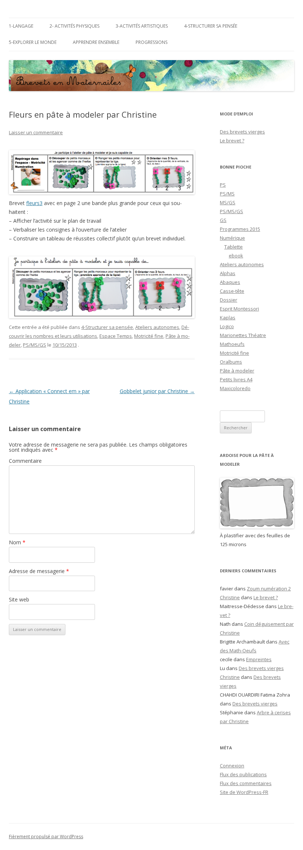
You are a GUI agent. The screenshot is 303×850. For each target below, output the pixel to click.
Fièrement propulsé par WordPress (46, 836)
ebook (236, 255)
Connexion (232, 765)
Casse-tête (232, 291)
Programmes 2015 (240, 229)
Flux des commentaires (246, 783)
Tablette (233, 246)
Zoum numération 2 (269, 588)
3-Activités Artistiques (142, 26)
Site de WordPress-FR (244, 792)
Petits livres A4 (236, 379)
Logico (227, 326)
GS (223, 220)
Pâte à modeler (237, 370)
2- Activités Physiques (74, 26)
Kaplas (227, 317)
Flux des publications (243, 774)
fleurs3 (34, 203)
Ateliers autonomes (157, 327)
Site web (19, 599)
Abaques (230, 282)
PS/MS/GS (34, 344)
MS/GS (227, 202)
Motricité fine (148, 336)
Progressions (151, 42)
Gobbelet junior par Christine (157, 391)
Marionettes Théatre (243, 335)
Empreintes (259, 659)
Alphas (227, 273)
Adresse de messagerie (39, 571)
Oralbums (231, 361)
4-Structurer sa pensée (210, 26)
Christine (230, 597)
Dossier (228, 299)
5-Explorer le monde (33, 42)
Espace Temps (115, 336)
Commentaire (25, 460)
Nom (17, 542)
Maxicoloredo (235, 388)
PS (223, 184)
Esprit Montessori (239, 308)
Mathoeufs (232, 344)
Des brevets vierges (242, 131)
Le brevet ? (232, 140)
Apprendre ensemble (96, 42)
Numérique (232, 238)
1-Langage (21, 26)
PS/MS (227, 193)
